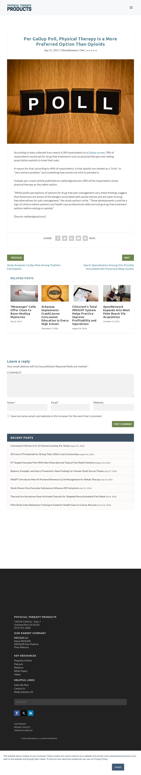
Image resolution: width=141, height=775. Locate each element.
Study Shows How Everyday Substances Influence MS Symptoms (44, 488)
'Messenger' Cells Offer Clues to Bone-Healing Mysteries (23, 312)
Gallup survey (96, 152)
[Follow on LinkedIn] (30, 713)
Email (55, 402)
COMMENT (14, 372)
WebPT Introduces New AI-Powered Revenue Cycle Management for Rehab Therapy (55, 479)
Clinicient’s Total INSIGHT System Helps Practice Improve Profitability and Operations (84, 315)
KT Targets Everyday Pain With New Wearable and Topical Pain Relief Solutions (52, 462)
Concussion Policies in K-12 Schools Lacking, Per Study (39, 445)
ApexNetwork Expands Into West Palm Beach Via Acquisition (116, 312)
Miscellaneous (69, 50)
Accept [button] (118, 767)
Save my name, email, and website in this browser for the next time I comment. (56, 416)
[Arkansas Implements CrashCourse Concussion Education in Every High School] (55, 293)
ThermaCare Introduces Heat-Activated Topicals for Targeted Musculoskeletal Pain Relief (57, 496)
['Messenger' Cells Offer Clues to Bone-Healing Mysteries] (24, 293)
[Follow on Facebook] (17, 713)
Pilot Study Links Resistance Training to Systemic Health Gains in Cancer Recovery (54, 504)
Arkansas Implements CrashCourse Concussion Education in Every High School (55, 315)
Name (11, 402)
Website (98, 402)
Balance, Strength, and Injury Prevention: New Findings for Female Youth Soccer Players (57, 471)
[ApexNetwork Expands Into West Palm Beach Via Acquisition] (117, 293)
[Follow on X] (23, 713)
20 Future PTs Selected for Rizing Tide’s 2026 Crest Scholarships (44, 454)
